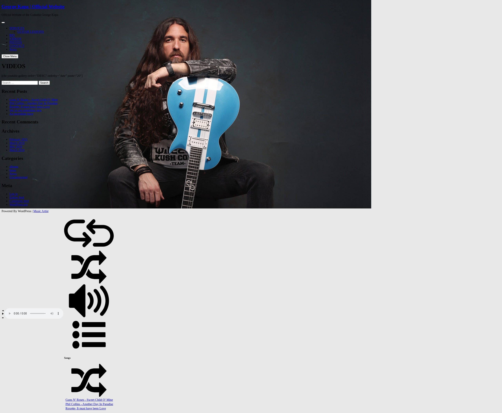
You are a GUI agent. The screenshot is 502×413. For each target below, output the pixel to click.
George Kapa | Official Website (33, 6)
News (13, 49)
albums (13, 166)
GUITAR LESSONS (30, 31)
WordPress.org (18, 204)
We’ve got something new (25, 110)
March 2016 (17, 150)
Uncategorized (18, 177)
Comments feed (19, 201)
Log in (13, 194)
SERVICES (16, 28)
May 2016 (15, 146)
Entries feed (16, 197)
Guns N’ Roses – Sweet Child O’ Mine (33, 99)
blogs (12, 170)
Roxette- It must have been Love (29, 106)
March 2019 (17, 143)
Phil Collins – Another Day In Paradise (33, 103)
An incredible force (21, 113)
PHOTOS (15, 42)
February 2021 (18, 139)
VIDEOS (15, 38)
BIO (12, 35)
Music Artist (40, 211)
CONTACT (17, 45)
